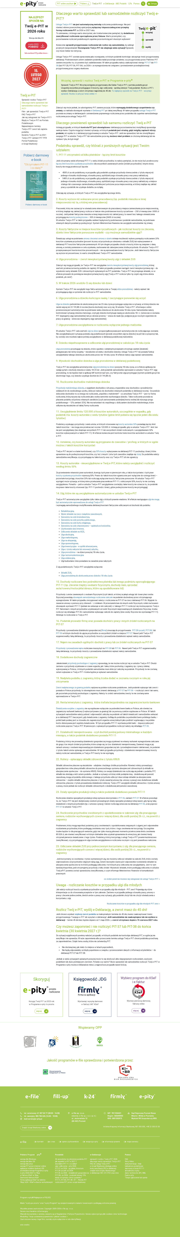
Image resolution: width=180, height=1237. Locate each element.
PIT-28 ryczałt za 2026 (64, 1171)
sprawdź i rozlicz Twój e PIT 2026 (103, 1159)
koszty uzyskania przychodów (69, 475)
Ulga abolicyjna (67, 534)
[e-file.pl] (32, 1096)
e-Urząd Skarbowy (29, 144)
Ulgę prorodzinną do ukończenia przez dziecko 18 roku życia (86, 576)
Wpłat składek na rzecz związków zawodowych (81, 514)
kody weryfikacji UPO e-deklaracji (103, 1168)
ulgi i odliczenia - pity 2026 (65, 1166)
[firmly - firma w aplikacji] (118, 1096)
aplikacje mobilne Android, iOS (32, 1168)
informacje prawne (112, 1142)
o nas (52, 1142)
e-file (23, 1141)
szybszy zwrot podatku (85, 914)
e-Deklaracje (108, 3)
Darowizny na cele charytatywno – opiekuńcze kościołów (85, 526)
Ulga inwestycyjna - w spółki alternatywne (79, 546)
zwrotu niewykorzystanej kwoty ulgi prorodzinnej (127, 265)
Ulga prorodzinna (63, 349)
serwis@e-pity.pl (35, 1119)
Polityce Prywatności (76, 1214)
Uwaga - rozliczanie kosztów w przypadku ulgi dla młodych (99, 885)
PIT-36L (149, 630)
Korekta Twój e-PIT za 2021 (34, 135)
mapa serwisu (132, 1142)
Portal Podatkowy (29, 141)
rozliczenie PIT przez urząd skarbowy (70, 1182)
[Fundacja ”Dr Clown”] (100, 1041)
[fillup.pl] (61, 1096)
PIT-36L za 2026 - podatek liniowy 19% (70, 1175)
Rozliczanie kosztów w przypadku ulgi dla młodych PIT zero (132, 904)
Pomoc (136, 3)
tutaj (139, 454)
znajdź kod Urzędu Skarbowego (102, 1171)
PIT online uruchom (65, 3)
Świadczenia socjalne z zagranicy (70, 708)
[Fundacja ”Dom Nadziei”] (53, 1041)
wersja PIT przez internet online (33, 1166)
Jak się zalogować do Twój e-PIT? (37, 117)
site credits (24, 1225)
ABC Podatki (121, 3)
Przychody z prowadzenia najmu (69, 648)
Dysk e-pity (129, 1175)
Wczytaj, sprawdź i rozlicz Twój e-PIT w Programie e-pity (97, 80)
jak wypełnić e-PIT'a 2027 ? (66, 1161)
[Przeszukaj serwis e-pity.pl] (143, 3)
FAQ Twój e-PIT (29, 114)
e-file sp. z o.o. (67, 1209)
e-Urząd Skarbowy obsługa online (103, 1166)
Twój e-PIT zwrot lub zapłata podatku (34, 130)
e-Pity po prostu (33, 4)
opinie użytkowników (70, 1142)
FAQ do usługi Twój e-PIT (100, 1164)
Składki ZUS (66, 573)
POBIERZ (33, 45)
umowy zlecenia (90, 238)
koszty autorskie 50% (127, 424)
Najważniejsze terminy (31, 126)
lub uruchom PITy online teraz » (36, 53)
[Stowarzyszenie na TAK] (146, 1041)
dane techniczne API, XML (135, 1173)
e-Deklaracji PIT (98, 110)
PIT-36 (59, 633)
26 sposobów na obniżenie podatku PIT (71, 1159)
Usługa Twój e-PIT (64, 24)
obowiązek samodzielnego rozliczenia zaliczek (93, 597)
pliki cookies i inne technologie (114, 1214)
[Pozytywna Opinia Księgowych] (54, 1072)
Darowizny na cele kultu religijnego (75, 523)
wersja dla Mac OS (27, 1161)
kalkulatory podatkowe (134, 1166)
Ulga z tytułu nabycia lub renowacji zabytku (79, 549)
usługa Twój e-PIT (148, 110)
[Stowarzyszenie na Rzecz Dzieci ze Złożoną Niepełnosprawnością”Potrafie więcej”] (76, 1041)
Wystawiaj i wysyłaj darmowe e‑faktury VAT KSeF (90, 991)
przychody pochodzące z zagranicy (83, 663)
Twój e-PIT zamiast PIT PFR (34, 138)
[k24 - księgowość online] (90, 1096)
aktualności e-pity (132, 1171)
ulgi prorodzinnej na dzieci (104, 367)
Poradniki (59, 1155)
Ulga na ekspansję (68, 540)
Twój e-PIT (97, 3)
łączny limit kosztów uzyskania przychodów (75, 164)
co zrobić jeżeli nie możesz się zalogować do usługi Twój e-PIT (131, 879)
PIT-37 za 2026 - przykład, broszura (69, 1168)
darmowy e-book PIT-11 (134, 1168)
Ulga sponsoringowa (69, 543)
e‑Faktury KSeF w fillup (29, 1175)
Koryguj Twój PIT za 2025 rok (41, 991)
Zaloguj (153, 3)
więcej (39, 1011)
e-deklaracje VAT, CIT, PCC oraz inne (104, 1173)
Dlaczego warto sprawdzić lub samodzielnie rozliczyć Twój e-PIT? (35, 106)
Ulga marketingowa (69, 537)
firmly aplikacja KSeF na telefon (32, 1180)
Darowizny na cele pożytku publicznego (78, 520)
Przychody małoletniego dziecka (70, 388)
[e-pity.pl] (147, 1096)
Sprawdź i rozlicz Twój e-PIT (34, 100)
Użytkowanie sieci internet (72, 529)
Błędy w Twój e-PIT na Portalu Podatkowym (35, 121)
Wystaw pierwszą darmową (138, 990)
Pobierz (83, 3)
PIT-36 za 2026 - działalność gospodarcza (72, 1173)
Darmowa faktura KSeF (29, 1178)
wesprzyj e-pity (92, 1142)
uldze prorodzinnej (125, 289)
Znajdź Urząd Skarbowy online (34, 1128)
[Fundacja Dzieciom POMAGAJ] (123, 1041)
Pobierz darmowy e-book (36, 205)
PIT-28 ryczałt (138, 630)
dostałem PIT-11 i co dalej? (66, 1164)
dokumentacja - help (133, 1164)
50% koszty (101, 451)
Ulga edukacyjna (68, 558)
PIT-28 (108, 648)
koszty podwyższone (78, 217)
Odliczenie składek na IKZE (72, 532)
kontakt (40, 1142)
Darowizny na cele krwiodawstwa (75, 517)
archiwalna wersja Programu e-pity (34, 1171)
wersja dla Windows (28, 1159)
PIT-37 (147, 62)
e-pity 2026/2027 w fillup (30, 1173)
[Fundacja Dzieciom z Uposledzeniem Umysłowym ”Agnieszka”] (30, 1041)
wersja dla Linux (26, 1164)
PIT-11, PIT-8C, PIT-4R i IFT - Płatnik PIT (71, 1180)
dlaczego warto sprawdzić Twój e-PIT (105, 1161)
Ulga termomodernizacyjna (72, 555)
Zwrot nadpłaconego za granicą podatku (73, 687)
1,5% (130, 3)
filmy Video (129, 1161)
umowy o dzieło (105, 238)
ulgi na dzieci (93, 331)
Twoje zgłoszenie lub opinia (136, 1178)
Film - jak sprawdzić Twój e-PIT (35, 111)
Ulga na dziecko (63, 304)
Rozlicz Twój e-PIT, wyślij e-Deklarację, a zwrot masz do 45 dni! (101, 910)
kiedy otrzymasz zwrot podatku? (68, 1178)
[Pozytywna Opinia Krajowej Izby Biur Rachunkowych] (125, 1072)
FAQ (126, 1159)
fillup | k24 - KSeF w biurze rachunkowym (36, 1182)
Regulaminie (61, 1214)
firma (104, 630)
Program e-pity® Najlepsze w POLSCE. (35, 1198)
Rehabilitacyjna (67, 511)
